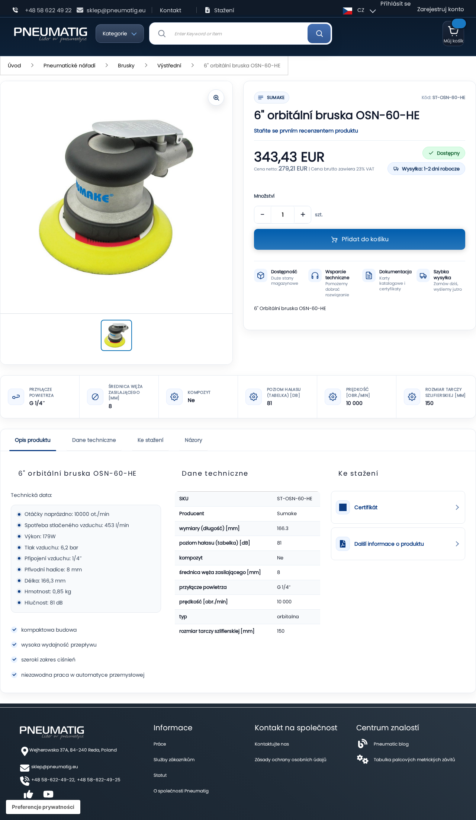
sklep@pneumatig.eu (116, 10)
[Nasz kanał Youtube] (48, 796)
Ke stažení (150, 440)
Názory (193, 440)
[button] (358, 10)
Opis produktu (33, 440)
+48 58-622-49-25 (98, 779)
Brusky (126, 65)
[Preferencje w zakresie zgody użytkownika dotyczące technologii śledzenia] (43, 807)
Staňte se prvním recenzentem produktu (306, 130)
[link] (398, 507)
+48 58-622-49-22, (53, 779)
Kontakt (170, 10)
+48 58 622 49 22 (48, 10)
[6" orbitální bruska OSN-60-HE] (116, 335)
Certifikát (365, 507)
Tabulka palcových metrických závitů (414, 759)
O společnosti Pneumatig (181, 791)
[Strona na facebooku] (28, 796)
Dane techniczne (94, 440)
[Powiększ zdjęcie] (216, 97)
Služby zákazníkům (174, 759)
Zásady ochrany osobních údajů (291, 759)
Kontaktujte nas (272, 744)
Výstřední (169, 65)
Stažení (224, 10)
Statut (160, 775)
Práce (160, 744)
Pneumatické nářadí (69, 65)
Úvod (14, 65)
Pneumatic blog (391, 744)
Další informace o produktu (389, 544)
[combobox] (240, 33)
